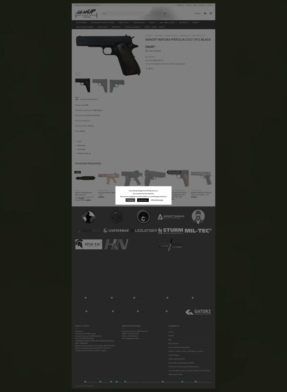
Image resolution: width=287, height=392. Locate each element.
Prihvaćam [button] (130, 200)
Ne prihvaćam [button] (142, 200)
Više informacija (157, 200)
